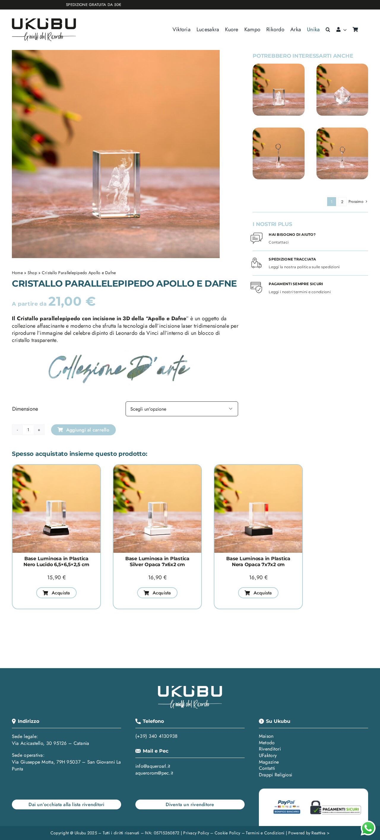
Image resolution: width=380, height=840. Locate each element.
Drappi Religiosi (275, 774)
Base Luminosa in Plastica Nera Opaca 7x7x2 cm (258, 561)
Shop (32, 273)
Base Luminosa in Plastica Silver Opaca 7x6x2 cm (157, 561)
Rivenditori (270, 748)
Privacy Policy (196, 833)
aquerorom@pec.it (154, 773)
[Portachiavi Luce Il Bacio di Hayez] (278, 130)
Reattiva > (320, 833)
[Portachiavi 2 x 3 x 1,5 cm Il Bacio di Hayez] (342, 130)
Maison (266, 736)
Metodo (267, 742)
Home (17, 273)
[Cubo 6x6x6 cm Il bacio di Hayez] (342, 66)
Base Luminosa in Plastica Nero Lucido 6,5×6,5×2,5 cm (56, 561)
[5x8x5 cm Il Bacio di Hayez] (278, 66)
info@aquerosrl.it (152, 766)
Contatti (267, 768)
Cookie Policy (227, 833)
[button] (328, 29)
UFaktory (268, 755)
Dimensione (25, 409)
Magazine (269, 762)
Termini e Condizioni (265, 833)
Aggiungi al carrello (87, 429)
